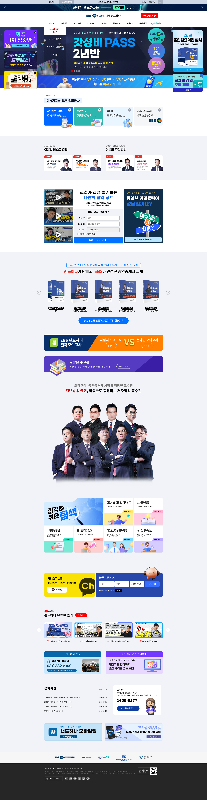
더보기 (101, 689)
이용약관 (48, 768)
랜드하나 (52, 2)
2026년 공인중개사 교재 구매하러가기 (103, 320)
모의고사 (77, 23)
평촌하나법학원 (67, 2)
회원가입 (152, 2)
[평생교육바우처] (156, 23)
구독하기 (81, 615)
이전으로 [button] (5, 7)
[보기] (94, 234)
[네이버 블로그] (70, 778)
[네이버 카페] (88, 778)
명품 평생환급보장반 (55, 46)
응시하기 (111, 345)
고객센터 (129, 23)
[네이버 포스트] (75, 778)
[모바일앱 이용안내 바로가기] (73, 740)
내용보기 (118, 590)
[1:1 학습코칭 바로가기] (143, 242)
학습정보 (116, 23)
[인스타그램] (83, 778)
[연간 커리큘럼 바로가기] (134, 673)
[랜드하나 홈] (103, 16)
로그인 (144, 2)
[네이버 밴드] (79, 778)
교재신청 (64, 23)
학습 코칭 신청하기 (98, 240)
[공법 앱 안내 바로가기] (134, 740)
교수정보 (90, 23)
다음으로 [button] (201, 7)
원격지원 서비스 (54, 778)
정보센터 (103, 23)
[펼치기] (160, 2)
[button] (55, 31)
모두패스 (55, 55)
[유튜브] (66, 778)
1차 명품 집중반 (55, 39)
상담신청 (152, 584)
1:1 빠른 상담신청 (128, 708)
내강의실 (143, 23)
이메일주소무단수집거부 (74, 768)
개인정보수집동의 (86, 234)
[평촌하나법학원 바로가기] (72, 673)
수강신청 (50, 23)
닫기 (35, 32)
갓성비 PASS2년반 (55, 31)
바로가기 (122, 366)
